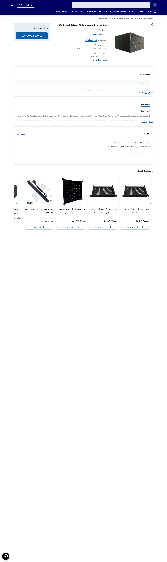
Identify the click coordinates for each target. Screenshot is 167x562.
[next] (16, 203)
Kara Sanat (98, 35)
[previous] (150, 203)
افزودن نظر (21, 134)
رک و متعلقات (103, 18)
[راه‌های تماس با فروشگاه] (5, 556)
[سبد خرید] (12, 4)
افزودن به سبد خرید (30, 35)
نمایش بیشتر (147, 92)
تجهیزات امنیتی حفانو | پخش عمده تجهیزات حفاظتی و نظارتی (132, 18)
